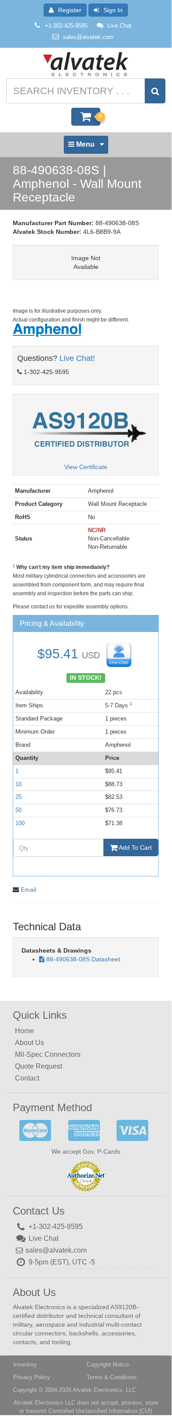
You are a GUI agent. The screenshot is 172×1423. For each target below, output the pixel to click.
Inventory (25, 1364)
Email (28, 889)
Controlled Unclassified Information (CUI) (100, 1411)
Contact (27, 1078)
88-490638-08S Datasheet (83, 959)
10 (18, 784)
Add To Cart (134, 847)
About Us (29, 1042)
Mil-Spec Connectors (48, 1054)
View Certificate (85, 466)
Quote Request (38, 1066)
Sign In (113, 10)
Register (69, 10)
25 (18, 797)
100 (20, 823)
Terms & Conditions (112, 1377)
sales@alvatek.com (88, 37)
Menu (85, 147)
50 (18, 810)
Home (24, 1031)
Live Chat (119, 25)
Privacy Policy (31, 1377)
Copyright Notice (108, 1364)
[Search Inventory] (155, 90)
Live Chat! (77, 358)
